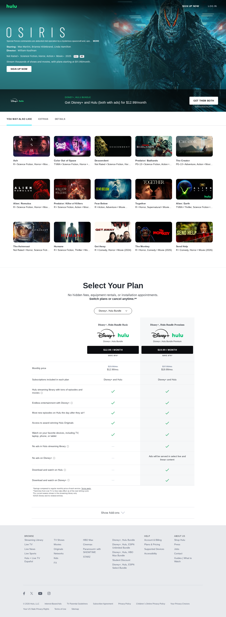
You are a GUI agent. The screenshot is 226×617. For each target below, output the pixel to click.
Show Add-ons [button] (110, 513)
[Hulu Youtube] (42, 593)
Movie (59, 56)
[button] (19, 118)
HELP (147, 536)
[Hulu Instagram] (48, 593)
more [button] (96, 41)
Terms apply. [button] (86, 488)
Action (49, 56)
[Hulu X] (34, 593)
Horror (42, 56)
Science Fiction (28, 56)
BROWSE (29, 536)
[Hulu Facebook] (26, 593)
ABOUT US (179, 536)
